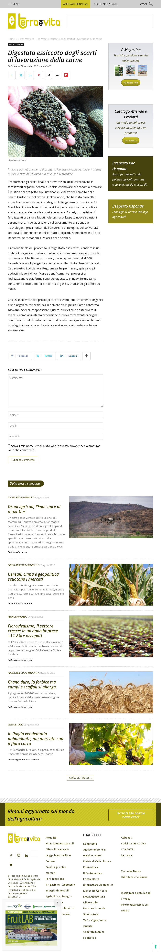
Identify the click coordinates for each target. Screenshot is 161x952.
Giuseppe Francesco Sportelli (24, 759)
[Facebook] (11, 856)
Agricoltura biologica (59, 896)
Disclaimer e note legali (136, 893)
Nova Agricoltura (94, 896)
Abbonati (126, 837)
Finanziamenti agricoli (60, 843)
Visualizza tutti (131, 82)
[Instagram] (19, 855)
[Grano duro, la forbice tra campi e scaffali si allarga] (111, 702)
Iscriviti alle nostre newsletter (131, 815)
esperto (130, 211)
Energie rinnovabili (58, 890)
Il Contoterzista (92, 873)
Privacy (125, 898)
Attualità (51, 837)
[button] (146, 4)
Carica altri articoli (79, 777)
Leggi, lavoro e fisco (58, 855)
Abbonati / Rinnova (75, 4)
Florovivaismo (17, 616)
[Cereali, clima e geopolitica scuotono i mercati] (111, 595)
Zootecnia (68, 884)
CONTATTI (127, 849)
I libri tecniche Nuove (134, 877)
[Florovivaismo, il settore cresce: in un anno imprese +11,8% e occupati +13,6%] (111, 646)
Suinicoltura (91, 914)
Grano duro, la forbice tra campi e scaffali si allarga (32, 684)
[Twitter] (34, 854)
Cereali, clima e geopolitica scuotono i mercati (33, 576)
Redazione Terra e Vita (21, 66)
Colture (50, 861)
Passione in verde (94, 908)
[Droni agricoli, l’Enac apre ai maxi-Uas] (111, 527)
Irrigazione (53, 884)
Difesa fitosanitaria (20, 497)
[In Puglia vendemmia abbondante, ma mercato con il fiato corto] (111, 754)
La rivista (126, 855)
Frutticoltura (91, 879)
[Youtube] (11, 865)
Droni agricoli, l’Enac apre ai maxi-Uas (34, 509)
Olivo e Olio (90, 902)
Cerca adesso (131, 140)
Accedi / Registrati (105, 4)
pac (130, 173)
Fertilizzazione (26, 39)
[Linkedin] (26, 856)
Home (11, 39)
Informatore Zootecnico (98, 885)
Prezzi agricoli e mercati (22, 565)
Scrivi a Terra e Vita (133, 843)
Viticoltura (15, 724)
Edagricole (90, 843)
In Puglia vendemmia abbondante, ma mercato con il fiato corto (35, 738)
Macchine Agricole (95, 890)
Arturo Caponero (18, 552)
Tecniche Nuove (131, 871)
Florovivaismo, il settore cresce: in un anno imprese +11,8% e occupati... (33, 630)
